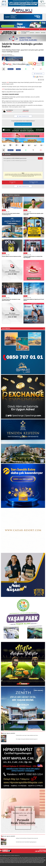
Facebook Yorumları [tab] (33, 181)
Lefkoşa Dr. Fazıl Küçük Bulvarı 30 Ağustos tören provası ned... (27, 838)
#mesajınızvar (9, 111)
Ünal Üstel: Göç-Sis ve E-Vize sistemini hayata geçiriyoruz (26, 842)
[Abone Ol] (38, 76)
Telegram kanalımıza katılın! (24, 124)
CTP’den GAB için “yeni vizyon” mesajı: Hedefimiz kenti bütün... (27, 735)
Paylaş (18, 69)
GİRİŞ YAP (40, 158)
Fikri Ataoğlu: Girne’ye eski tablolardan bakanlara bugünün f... (27, 739)
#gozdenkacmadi (25, 111)
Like (11, 69)
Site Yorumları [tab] (12, 181)
